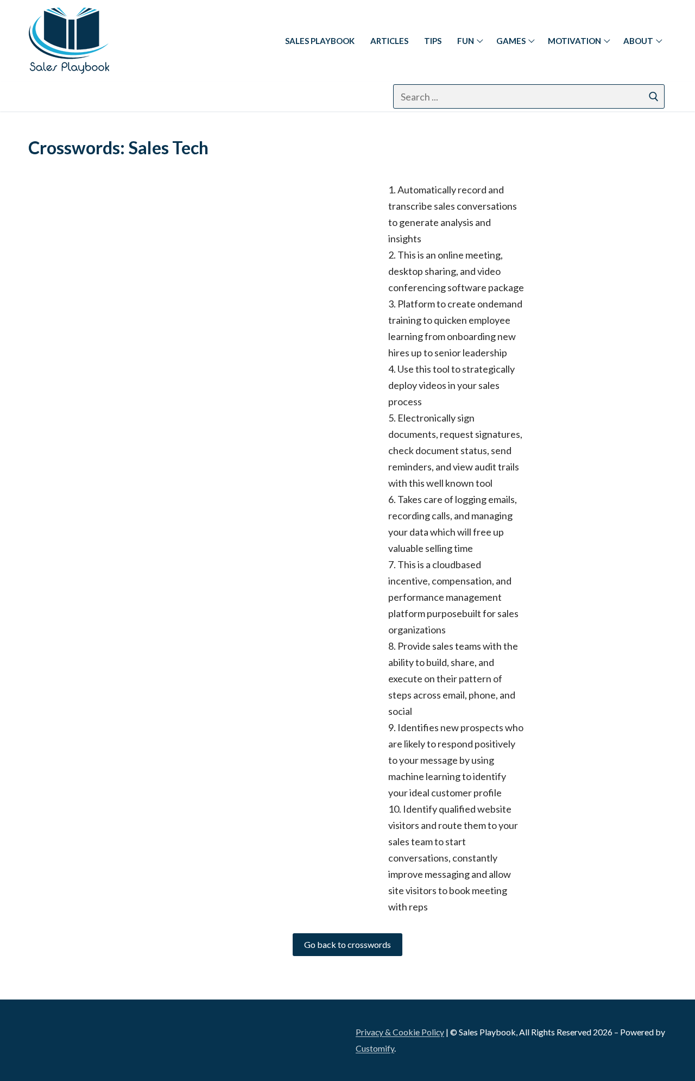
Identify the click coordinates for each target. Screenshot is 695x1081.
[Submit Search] (654, 96)
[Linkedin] (41, 96)
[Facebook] (68, 96)
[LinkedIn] (43, 1036)
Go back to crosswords (347, 944)
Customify (375, 1048)
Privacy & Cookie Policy (400, 1032)
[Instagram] (95, 96)
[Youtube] (149, 96)
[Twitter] (122, 96)
